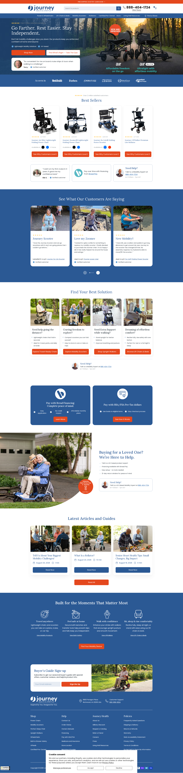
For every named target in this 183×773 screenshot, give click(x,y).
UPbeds (33, 745)
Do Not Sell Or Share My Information (137, 749)
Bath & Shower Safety (38, 741)
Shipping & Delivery (131, 725)
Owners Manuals (68, 729)
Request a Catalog (99, 729)
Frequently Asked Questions (134, 720)
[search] (118, 8)
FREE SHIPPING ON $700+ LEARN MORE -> (91, 2)
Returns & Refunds (130, 729)
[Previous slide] (85, 273)
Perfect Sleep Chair (37, 729)
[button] (5, 768)
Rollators (92, 16)
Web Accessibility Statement (134, 737)
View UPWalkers (107, 635)
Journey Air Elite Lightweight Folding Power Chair (44, 141)
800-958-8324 (115, 702)
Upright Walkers (36, 733)
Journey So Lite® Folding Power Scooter (104, 141)
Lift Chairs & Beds (62, 16)
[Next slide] (98, 273)
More (118, 16)
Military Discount (99, 725)
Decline (119, 768)
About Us (96, 720)
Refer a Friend (98, 733)
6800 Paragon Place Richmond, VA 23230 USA (92, 701)
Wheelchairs (35, 737)
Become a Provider (69, 749)
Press (95, 741)
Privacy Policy (108, 762)
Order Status (66, 725)
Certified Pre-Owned (107, 16)
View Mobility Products (45, 635)
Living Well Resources (132, 16)
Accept (90, 768)
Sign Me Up (75, 684)
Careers (96, 737)
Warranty (127, 733)
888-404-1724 (105, 367)
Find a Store (152, 16)
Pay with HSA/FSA (68, 737)
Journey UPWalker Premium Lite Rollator (136, 141)
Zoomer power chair (91, 259)
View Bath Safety (76, 635)
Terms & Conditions (131, 745)
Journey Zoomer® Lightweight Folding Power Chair (75, 141)
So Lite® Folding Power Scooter (136, 259)
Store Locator (67, 745)
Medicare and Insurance (71, 741)
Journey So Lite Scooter (56, 259)
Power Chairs (35, 720)
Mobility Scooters (79, 16)
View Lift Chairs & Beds (138, 635)
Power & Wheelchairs (45, 16)
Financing (65, 733)
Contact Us (66, 720)
